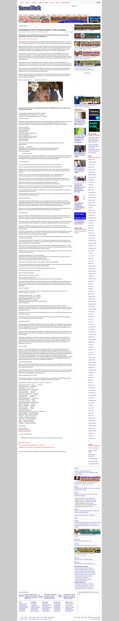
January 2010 (91, 420)
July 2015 (90, 253)
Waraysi (79, 15)
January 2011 (91, 390)
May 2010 (90, 410)
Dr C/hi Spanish (68, 605)
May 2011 (90, 380)
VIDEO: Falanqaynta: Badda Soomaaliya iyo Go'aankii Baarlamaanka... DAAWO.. (87, 489)
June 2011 (90, 377)
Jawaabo (85, 617)
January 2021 (91, 172)
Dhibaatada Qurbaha (46, 605)
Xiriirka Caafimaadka (35, 611)
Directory (61, 15)
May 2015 (90, 258)
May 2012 (90, 349)
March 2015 (91, 263)
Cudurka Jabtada (34, 608)
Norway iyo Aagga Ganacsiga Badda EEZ (85, 571)
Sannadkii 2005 (57, 608)
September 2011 (92, 370)
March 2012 (91, 354)
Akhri (95, 500)
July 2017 (90, 207)
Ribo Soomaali (22, 611)
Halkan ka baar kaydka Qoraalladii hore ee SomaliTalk (31, 445)
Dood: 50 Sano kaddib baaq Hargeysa (84, 587)
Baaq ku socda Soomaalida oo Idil (83, 471)
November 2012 (92, 334)
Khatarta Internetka (46, 611)
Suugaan (54, 15)
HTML (57, 2)
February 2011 (91, 387)
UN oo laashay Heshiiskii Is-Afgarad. (83, 576)
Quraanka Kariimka (23, 603)
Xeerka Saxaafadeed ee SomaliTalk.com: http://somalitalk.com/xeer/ (39, 447)
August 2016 (91, 220)
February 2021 (91, 169)
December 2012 (92, 332)
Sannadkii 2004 (57, 609)
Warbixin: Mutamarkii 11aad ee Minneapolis (84, 515)
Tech (74, 15)
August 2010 (91, 403)
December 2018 (92, 197)
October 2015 (91, 245)
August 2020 (91, 179)
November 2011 (92, 365)
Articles (38, 15)
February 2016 (91, 235)
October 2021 (91, 159)
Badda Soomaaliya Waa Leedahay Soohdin (85, 572)
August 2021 (91, 164)
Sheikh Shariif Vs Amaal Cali (81, 577)
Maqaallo (32, 15)
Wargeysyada (65, 2)
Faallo (48, 15)
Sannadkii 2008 (57, 605)
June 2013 (90, 316)
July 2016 (90, 223)
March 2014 (91, 294)
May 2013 (90, 319)
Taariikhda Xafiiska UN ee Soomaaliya (84, 568)
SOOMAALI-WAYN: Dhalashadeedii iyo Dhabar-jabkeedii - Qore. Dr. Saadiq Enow (85, 57)
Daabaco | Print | (68, 31)
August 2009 (91, 433)
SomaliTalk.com (34, 619)
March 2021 (91, 167)
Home (21, 2)
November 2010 (92, 395)
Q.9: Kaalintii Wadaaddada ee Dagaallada (84, 553)
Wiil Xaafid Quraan (92, 458)
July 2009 (90, 435)
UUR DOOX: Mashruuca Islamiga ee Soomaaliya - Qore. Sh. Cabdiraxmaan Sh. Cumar (86, 48)
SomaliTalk (97, 617)
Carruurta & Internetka (93, 448)
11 (90, 68)
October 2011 (91, 367)
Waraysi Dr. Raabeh (69, 603)
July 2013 (90, 314)
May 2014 (90, 288)
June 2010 (90, 408)
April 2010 (90, 413)
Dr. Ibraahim (33, 603)
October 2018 (91, 200)
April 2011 (90, 382)
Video (46, 2)
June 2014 (90, 286)
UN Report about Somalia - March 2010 (84, 588)
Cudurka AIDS (34, 605)
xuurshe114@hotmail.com (25, 431)
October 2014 (91, 276)
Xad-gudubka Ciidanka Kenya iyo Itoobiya (84, 39)
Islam (43, 15)
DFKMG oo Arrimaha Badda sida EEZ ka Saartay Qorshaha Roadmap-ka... (85, 495)
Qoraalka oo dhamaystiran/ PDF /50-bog (84, 69)
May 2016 (90, 228)
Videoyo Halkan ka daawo (81, 580)
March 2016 (91, 233)
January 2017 (91, 215)
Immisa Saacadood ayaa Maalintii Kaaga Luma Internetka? (79, 222)
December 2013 (92, 301)
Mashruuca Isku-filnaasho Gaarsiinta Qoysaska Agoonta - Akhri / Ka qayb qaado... (85, 106)
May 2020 (90, 185)
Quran (41, 2)
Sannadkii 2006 (57, 607)
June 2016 (90, 225)
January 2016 (91, 238)
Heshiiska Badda (45, 608)
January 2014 (91, 299)
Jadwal (85, 15)
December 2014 (92, 271)
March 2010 (91, 415)
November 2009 (92, 425)
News (21, 15)
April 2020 (90, 187)
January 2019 (91, 195)
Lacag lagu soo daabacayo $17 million (84, 583)
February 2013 (91, 326)
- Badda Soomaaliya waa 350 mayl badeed (84, 498)
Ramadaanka (22, 609)
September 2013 (92, 309)
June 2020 (90, 182)
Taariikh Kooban (45, 606)
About (27, 2)
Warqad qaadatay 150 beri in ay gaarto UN (85, 574)
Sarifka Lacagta (45, 609)
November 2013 (92, 304)
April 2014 (90, 291)
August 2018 (91, 202)
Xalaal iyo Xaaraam (93, 461)
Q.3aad (91, 483)
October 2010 (91, 397)
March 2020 (91, 190)
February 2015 (91, 266)
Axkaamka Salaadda (23, 607)
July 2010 (90, 405)
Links (52, 2)
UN (89, 506)
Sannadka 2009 (57, 603)
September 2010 (92, 400)
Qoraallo (78, 617)
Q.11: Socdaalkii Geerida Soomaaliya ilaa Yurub (85, 66)
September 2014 (92, 278)
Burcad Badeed (68, 608)
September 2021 (92, 162)
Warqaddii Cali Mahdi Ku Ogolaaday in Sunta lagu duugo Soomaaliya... (69, 596)
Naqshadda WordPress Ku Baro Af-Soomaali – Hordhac (80, 155)
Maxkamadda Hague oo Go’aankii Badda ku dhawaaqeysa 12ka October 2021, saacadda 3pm (80, 139)
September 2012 (92, 339)
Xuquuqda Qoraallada (93, 463)
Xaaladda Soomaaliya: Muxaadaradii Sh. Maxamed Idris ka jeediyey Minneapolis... (86, 511)
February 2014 (91, 296)
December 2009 (92, 423)
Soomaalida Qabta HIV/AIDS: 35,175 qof (84, 585)
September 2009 (92, 430)
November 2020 (92, 177)
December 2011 (92, 362)
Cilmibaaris (68, 15)
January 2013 (91, 329)
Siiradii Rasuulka (22, 605)
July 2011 (90, 375)
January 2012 (91, 359)
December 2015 (92, 240)
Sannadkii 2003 (57, 611)
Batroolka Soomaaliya (46, 607)
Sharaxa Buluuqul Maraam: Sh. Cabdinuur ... (84, 30)
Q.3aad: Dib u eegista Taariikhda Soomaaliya (85, 535)
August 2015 (91, 250)
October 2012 (91, 337)
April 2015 (90, 261)
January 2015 (91, 268)
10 (88, 68)
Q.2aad (87, 483)
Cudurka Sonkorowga (35, 607)
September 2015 (92, 248)
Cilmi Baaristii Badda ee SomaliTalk (83, 579)
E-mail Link (65, 438)
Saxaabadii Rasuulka (23, 606)
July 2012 (90, 344)
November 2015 (92, 243)
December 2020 (92, 174)
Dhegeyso (91, 500)
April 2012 (90, 352)
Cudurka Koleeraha (35, 606)
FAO (92, 506)
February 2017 (91, 212)
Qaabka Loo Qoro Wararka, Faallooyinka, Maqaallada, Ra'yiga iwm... (31, 596)
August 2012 (91, 342)
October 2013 (91, 306)
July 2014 (90, 283)
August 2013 (91, 311)
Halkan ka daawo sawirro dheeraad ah (28, 39)
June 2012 (90, 347)
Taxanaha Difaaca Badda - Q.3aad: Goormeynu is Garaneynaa (86, 483)
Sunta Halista (45, 603)
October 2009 (91, 428)
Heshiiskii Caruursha (69, 607)
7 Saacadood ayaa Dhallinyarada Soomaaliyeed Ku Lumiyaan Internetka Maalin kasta (79, 206)
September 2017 (92, 205)
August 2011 (91, 372)
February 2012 (91, 357)
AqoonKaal (97, 619)
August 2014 (91, 281)
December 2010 (92, 392)
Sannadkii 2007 (57, 606)
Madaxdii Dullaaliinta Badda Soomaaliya (84, 569)
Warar (25, 15)
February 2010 (91, 418)
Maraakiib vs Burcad (69, 609)
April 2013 (90, 321)
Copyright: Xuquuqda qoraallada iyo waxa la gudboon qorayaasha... (50, 596)
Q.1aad (83, 483)
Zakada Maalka (22, 608)
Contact (34, 2)
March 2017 (91, 210)
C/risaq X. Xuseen (69, 606)
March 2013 (91, 324)
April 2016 (90, 230)
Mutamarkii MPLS (69, 611)
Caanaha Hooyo (34, 609)
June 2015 (90, 256)
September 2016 (92, 218)
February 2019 (91, 192)
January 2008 (91, 438)
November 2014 (92, 273)
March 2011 (91, 385)
